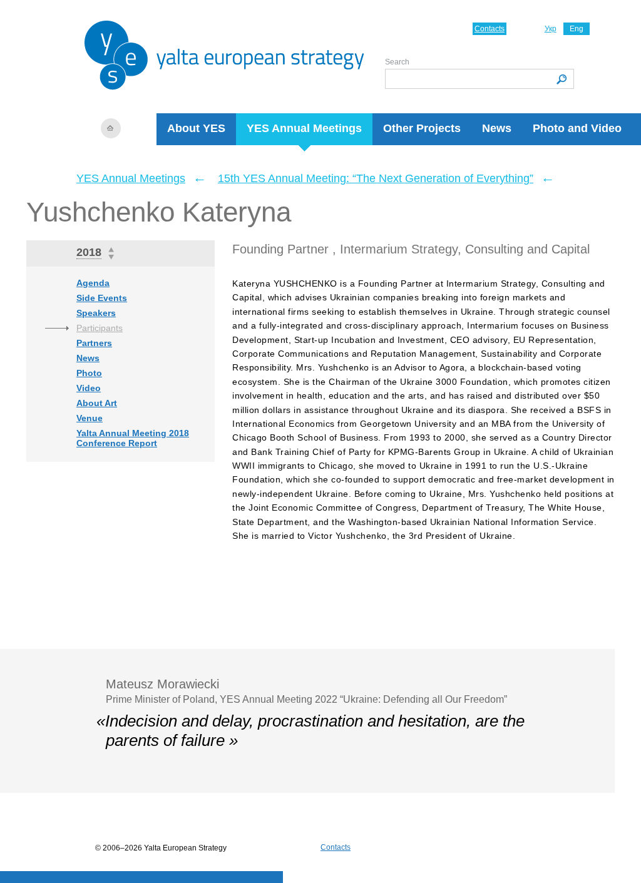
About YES (196, 128)
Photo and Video (577, 128)
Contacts (489, 28)
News (496, 128)
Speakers (96, 313)
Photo (89, 373)
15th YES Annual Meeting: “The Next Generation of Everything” (375, 178)
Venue (89, 418)
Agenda (93, 283)
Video (88, 388)
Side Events (101, 298)
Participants (99, 328)
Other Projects (422, 128)
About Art (96, 403)
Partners (94, 343)
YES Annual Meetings (304, 128)
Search (397, 62)
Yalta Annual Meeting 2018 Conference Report (132, 438)
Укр (550, 28)
